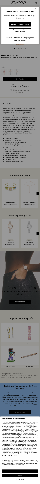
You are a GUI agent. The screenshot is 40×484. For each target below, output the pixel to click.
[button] (36, 8)
